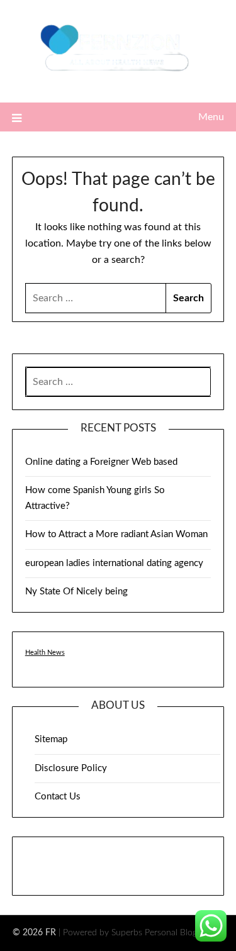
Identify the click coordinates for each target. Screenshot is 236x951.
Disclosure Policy (71, 768)
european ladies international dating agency (114, 563)
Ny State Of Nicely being (76, 591)
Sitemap (51, 739)
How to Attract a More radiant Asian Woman (116, 534)
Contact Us (58, 796)
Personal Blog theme (184, 932)
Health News (45, 652)
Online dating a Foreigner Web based (101, 462)
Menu (211, 117)
